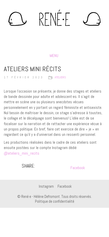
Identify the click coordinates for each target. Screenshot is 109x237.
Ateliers (60, 77)
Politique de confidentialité (54, 201)
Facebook (77, 167)
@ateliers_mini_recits (21, 153)
